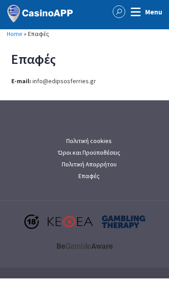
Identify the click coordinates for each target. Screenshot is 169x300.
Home (15, 34)
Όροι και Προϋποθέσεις (89, 152)
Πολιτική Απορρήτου (89, 164)
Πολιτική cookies (89, 141)
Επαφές (89, 176)
